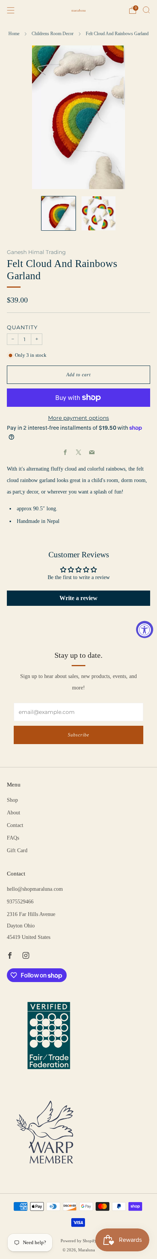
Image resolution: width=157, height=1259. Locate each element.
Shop (12, 800)
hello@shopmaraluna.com (35, 889)
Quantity (22, 327)
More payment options (78, 417)
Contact (15, 825)
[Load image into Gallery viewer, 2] (98, 213)
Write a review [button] (78, 598)
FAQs (13, 838)
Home (13, 33)
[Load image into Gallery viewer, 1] (58, 213)
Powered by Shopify (79, 1240)
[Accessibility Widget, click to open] (144, 629)
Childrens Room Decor (53, 33)
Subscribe (78, 735)
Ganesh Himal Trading (36, 252)
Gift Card (17, 850)
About (13, 813)
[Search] (146, 10)
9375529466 (20, 902)
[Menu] (10, 10)
